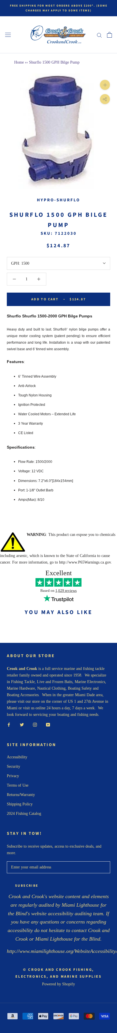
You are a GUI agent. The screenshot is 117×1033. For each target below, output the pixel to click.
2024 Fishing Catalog (24, 813)
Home (19, 62)
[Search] (99, 35)
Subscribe (27, 885)
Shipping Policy (20, 804)
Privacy (13, 776)
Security (13, 766)
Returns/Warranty (21, 795)
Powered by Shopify (58, 984)
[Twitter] (22, 724)
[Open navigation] (8, 35)
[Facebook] (9, 724)
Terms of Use (17, 785)
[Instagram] (35, 724)
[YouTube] (48, 724)
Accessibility (17, 757)
